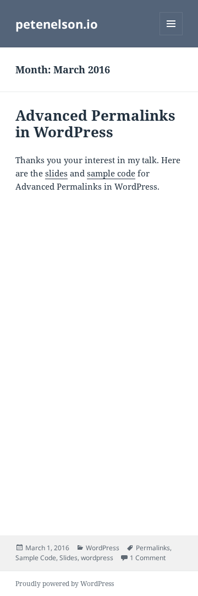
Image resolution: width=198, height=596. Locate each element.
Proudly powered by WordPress (64, 583)
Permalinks (153, 547)
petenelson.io (56, 23)
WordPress (102, 547)
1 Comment (148, 557)
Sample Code (35, 557)
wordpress (97, 557)
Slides (68, 557)
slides (56, 173)
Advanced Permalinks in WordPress (95, 123)
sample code (111, 173)
